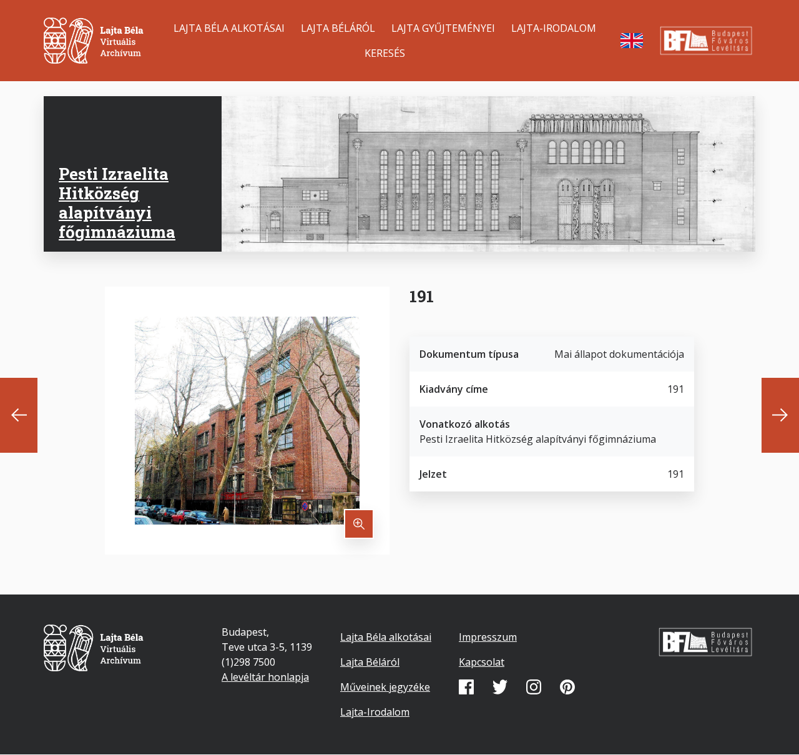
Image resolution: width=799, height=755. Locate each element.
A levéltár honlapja (265, 677)
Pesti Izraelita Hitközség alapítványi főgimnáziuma (117, 203)
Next (780, 415)
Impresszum (488, 637)
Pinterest (567, 686)
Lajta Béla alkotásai (229, 28)
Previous (18, 415)
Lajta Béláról (338, 28)
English (631, 40)
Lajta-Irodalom (553, 28)
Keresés (385, 53)
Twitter (500, 686)
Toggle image (359, 524)
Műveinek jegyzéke (385, 687)
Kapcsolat (481, 662)
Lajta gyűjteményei (443, 28)
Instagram (533, 686)
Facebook (466, 686)
